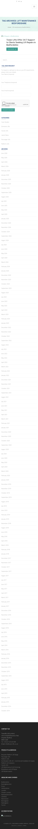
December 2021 (6, 380)
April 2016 (4, 645)
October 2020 (5, 441)
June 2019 (4, 510)
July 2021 (4, 401)
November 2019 (6, 488)
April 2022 (4, 362)
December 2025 (6, 179)
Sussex (3, 805)
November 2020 (6, 436)
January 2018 (5, 554)
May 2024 (4, 253)
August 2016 (5, 628)
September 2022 (6, 340)
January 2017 (5, 606)
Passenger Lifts (5, 139)
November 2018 (6, 523)
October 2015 (5, 671)
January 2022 (5, 375)
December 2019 (6, 484)
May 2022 (4, 358)
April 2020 (4, 467)
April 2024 (4, 258)
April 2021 (4, 414)
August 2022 (5, 345)
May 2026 (4, 157)
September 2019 (6, 497)
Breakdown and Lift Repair (9, 769)
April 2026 (4, 162)
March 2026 (4, 166)
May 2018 (4, 536)
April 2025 (4, 214)
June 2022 (4, 353)
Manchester (4, 799)
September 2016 (6, 623)
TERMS (25, 825)
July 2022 (4, 349)
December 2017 (6, 558)
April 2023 (4, 310)
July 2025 (4, 201)
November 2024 (6, 227)
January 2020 (5, 480)
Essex (3, 786)
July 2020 (4, 454)
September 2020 (6, 445)
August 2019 (5, 501)
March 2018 (4, 545)
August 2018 (5, 528)
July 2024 (4, 245)
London (3, 790)
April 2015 (4, 693)
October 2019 (5, 493)
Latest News (5, 135)
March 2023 (4, 314)
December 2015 (6, 663)
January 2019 (5, 519)
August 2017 (5, 576)
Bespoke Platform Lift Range (9, 755)
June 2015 (4, 689)
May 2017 (4, 589)
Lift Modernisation (6, 771)
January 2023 (5, 323)
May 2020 (4, 462)
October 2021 (5, 388)
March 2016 (4, 650)
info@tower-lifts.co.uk (11, 744)
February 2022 (5, 371)
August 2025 (5, 197)
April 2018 (4, 541)
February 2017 (5, 602)
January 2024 (5, 271)
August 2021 (5, 397)
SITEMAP (20, 825)
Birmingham (4, 801)
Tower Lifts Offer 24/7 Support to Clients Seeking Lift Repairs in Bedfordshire (21, 42)
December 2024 (6, 223)
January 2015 (5, 702)
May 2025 (4, 210)
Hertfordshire (5, 788)
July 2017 (4, 580)
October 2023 (5, 284)
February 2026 (5, 171)
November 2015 (6, 667)
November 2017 (6, 562)
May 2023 (4, 306)
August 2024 (5, 240)
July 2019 (4, 506)
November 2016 (6, 615)
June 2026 (4, 153)
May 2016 (4, 641)
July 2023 (4, 297)
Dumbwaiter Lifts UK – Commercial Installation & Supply (17, 761)
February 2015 (5, 697)
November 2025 (6, 184)
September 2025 (6, 192)
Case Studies (5, 122)
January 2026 (5, 175)
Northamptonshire (6, 794)
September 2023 (6, 288)
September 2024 (6, 236)
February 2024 (5, 266)
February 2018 (5, 549)
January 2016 (5, 658)
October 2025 (5, 188)
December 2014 (6, 706)
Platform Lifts (5, 144)
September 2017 (6, 571)
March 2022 (4, 367)
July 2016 (4, 632)
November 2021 (6, 384)
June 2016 (4, 636)
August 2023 (5, 292)
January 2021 (5, 427)
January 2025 (5, 218)
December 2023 (6, 275)
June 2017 (4, 584)
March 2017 (4, 597)
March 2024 (4, 262)
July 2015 (4, 684)
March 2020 (4, 471)
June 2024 (4, 249)
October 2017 (5, 567)
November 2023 (6, 279)
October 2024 (5, 232)
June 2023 (4, 301)
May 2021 (4, 410)
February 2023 (5, 319)
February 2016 (5, 654)
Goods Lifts (4, 131)
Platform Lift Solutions (7, 763)
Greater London (6, 792)
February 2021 (5, 423)
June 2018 (4, 532)
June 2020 (4, 458)
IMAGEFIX (13, 825)
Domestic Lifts (5, 126)
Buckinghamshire (6, 784)
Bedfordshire (5, 782)
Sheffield (4, 797)
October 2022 (5, 336)
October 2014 (5, 711)
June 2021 (4, 406)
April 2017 (4, 593)
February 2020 (5, 475)
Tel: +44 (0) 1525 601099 (8, 742)
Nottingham (4, 803)
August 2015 (5, 680)
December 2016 (6, 610)
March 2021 (4, 419)
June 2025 (4, 205)
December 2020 (6, 432)
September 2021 (6, 393)
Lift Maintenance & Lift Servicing (10, 767)
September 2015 (6, 676)
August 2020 (5, 449)
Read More (11, 49)
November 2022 (6, 332)
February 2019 (5, 515)
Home (9, 27)
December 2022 (6, 327)
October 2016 (5, 619)
